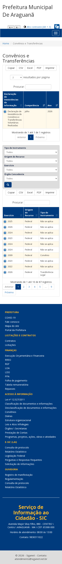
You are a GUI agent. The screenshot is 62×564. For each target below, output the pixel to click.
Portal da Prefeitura (15, 330)
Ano (50, 105)
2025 (10, 221)
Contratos (10, 340)
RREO (8, 359)
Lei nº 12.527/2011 (15, 399)
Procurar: (18, 86)
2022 (10, 266)
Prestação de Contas (16, 432)
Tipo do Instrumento (47, 214)
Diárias (8, 416)
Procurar (17, 202)
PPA (7, 376)
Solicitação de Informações (19, 464)
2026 (10, 227)
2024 (10, 232)
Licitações (10, 345)
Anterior (21, 137)
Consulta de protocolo (17, 447)
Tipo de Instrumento (15, 148)
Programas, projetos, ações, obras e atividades (30, 436)
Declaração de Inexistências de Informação (11, 100)
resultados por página (36, 77)
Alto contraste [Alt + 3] (39, 26)
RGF (7, 364)
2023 (10, 238)
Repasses (10, 388)
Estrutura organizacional (18, 420)
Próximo (40, 137)
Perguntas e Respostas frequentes (23, 459)
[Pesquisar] (8, 184)
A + (11, 27)
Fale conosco (12, 321)
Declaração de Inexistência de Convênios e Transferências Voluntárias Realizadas (15, 118)
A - (17, 27)
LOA (7, 368)
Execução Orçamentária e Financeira (24, 355)
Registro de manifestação (19, 474)
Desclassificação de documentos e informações (31, 407)
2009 (10, 255)
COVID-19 (10, 317)
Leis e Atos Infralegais (17, 424)
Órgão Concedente (14, 174)
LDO (7, 372)
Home (5, 43)
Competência (32, 105)
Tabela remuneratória (16, 384)
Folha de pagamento (16, 380)
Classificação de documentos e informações (29, 403)
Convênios (10, 411)
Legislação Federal (15, 455)
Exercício (9, 165)
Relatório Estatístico (15, 451)
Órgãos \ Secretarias (16, 428)
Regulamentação (14, 478)
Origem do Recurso (14, 156)
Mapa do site (12, 325)
